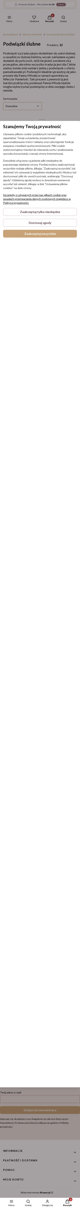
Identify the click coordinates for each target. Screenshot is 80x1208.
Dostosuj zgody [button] (40, 222)
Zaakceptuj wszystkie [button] (40, 233)
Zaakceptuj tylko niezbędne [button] (40, 211)
